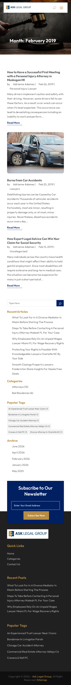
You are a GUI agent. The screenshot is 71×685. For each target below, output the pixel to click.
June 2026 (18, 446)
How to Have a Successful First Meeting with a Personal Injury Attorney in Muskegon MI (33, 76)
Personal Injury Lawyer (23, 88)
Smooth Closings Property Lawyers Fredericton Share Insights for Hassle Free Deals (37, 369)
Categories (13, 558)
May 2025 (18, 471)
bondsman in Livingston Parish (23, 414)
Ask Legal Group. (42, 676)
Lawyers (15, 188)
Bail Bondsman (21, 393)
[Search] (60, 303)
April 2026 (18, 452)
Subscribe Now (36, 515)
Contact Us (13, 564)
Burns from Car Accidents (24, 180)
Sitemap (42, 680)
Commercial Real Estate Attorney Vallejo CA (29, 426)
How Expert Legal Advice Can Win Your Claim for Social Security (33, 240)
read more (13, 122)
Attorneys (18, 386)
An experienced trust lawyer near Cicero (28, 408)
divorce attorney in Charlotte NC (46, 432)
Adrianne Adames (23, 84)
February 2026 (21, 458)
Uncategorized (18, 251)
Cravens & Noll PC (17, 432)
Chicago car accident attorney (23, 420)
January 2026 (20, 464)
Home (10, 553)
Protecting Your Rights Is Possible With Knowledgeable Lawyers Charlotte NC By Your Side (36, 354)
